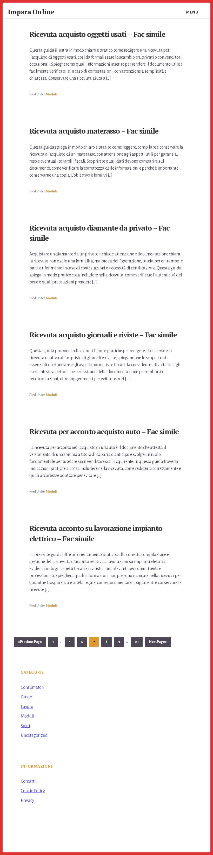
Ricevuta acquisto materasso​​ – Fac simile (93, 131)
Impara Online (31, 11)
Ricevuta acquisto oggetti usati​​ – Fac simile (97, 34)
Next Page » (158, 643)
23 (139, 642)
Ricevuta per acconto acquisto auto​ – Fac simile (103, 431)
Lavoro (27, 706)
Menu (192, 12)
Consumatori (32, 687)
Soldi (25, 726)
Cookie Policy (33, 791)
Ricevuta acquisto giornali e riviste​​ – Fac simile (103, 334)
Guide (26, 697)
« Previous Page (30, 643)
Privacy (27, 800)
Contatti (28, 781)
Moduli (51, 94)
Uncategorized (34, 735)
